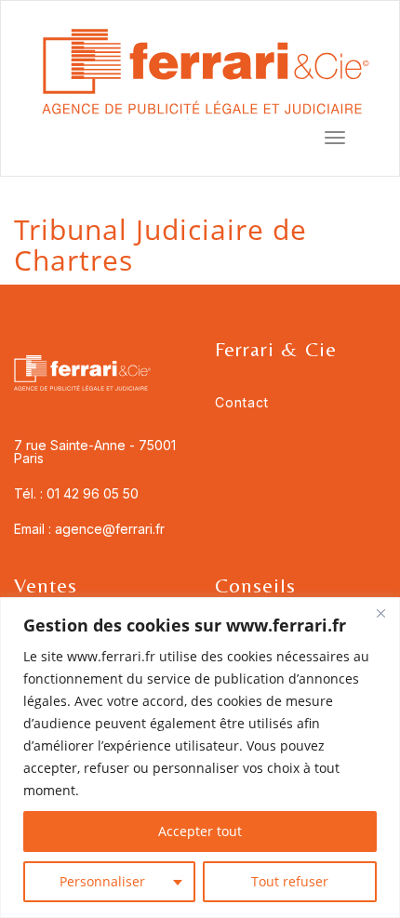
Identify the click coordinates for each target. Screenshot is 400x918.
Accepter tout (200, 831)
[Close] (380, 613)
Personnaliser (102, 881)
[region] (200, 757)
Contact (242, 402)
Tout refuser (289, 881)
